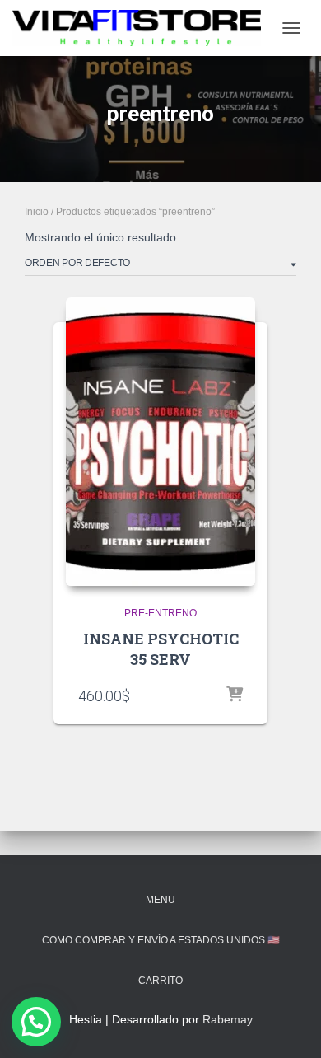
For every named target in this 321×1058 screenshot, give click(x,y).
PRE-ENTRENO (160, 613)
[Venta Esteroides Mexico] (142, 28)
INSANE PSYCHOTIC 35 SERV (161, 649)
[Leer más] (234, 695)
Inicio (37, 212)
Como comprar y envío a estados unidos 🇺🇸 (161, 940)
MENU (160, 900)
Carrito (160, 980)
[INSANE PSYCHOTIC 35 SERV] (160, 441)
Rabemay (227, 1019)
